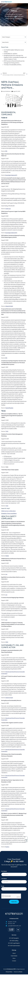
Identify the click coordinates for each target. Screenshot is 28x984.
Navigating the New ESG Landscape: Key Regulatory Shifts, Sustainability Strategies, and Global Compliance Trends (15, 57)
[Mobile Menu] (26, 2)
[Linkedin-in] (18, 929)
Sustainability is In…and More (10, 53)
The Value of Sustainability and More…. (13, 64)
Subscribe (14, 901)
